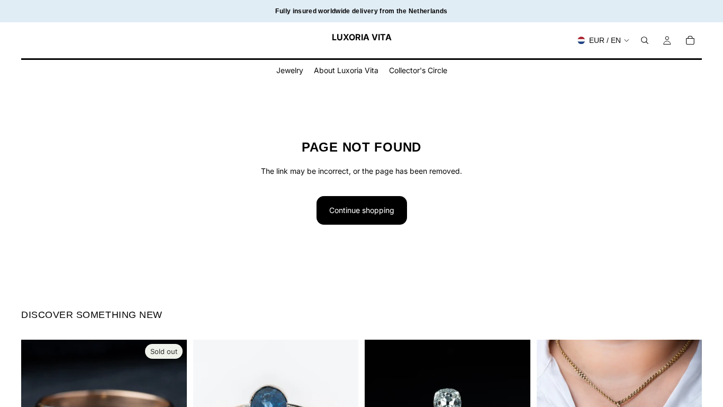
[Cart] (690, 40)
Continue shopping (361, 210)
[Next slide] (514, 394)
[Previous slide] (380, 394)
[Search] (644, 40)
